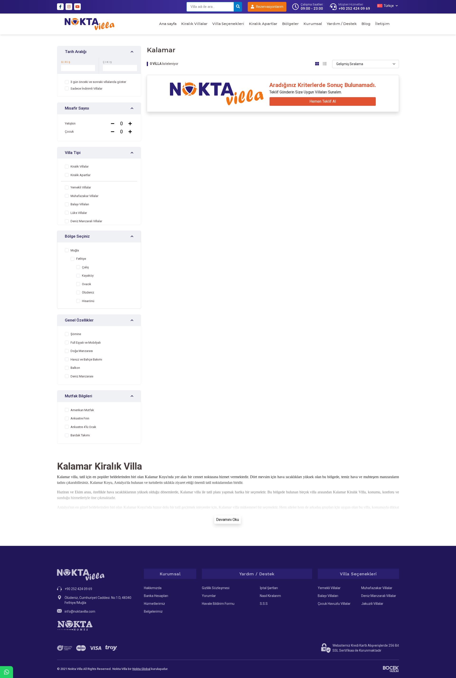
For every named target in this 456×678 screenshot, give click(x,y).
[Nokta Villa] (89, 24)
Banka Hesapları (156, 596)
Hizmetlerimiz (154, 604)
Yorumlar (209, 596)
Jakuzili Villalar (372, 604)
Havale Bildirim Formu (218, 604)
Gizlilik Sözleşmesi (215, 588)
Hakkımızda (153, 588)
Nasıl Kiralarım (270, 596)
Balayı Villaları (328, 596)
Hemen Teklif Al (322, 101)
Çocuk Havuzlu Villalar (334, 604)
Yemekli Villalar (329, 588)
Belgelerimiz (153, 611)
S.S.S (264, 604)
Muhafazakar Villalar (376, 588)
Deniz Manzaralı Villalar (378, 596)
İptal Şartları (269, 588)
